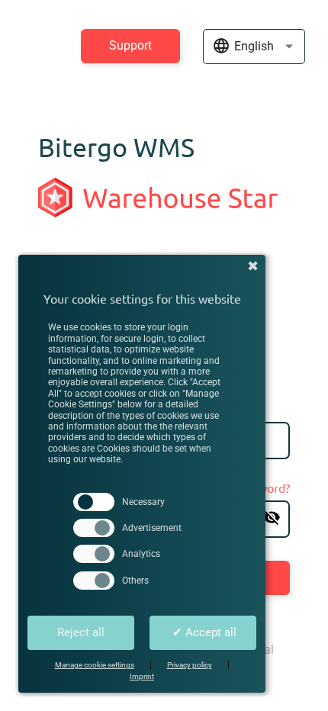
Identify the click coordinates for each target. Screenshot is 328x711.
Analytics (141, 554)
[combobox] (254, 49)
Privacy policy (189, 665)
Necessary (143, 502)
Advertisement (152, 528)
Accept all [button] (204, 632)
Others (135, 580)
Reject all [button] (81, 632)
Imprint (142, 676)
